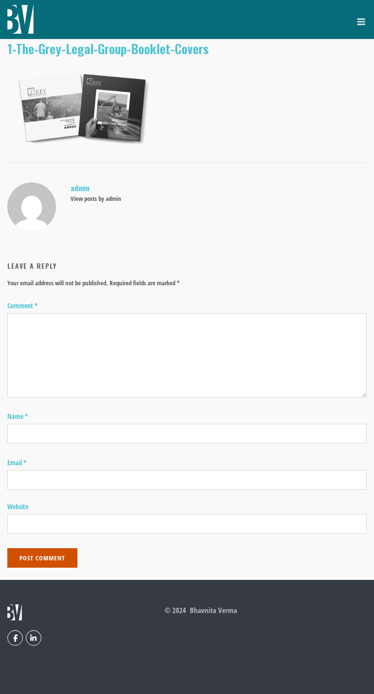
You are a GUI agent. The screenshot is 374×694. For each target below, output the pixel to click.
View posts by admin (96, 198)
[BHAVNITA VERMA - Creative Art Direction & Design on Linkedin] (33, 638)
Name (17, 416)
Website (17, 506)
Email (17, 462)
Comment (22, 305)
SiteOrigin (276, 676)
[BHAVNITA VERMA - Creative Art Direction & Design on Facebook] (15, 638)
